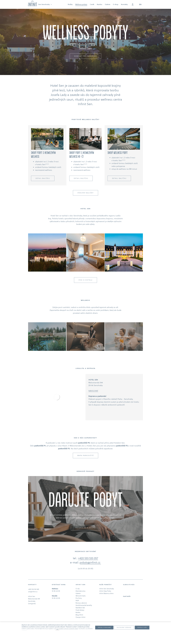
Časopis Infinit (80, 617)
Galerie (78, 593)
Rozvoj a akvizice (81, 603)
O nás (78, 589)
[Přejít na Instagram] (127, 589)
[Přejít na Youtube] (129, 589)
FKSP (77, 601)
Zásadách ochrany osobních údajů (68, 629)
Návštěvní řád (80, 608)
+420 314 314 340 (33, 589)
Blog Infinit (79, 615)
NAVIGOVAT (93, 391)
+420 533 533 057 (88, 558)
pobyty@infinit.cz (90, 562)
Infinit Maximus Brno (106, 593)
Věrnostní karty (81, 596)
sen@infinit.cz (32, 592)
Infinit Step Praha (105, 591)
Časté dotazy (80, 610)
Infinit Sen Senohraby (106, 589)
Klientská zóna (80, 591)
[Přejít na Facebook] (124, 589)
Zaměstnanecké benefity (84, 605)
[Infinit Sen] (32, 3)
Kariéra (78, 612)
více (57, 629)
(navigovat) (32, 603)
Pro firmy (79, 598)
